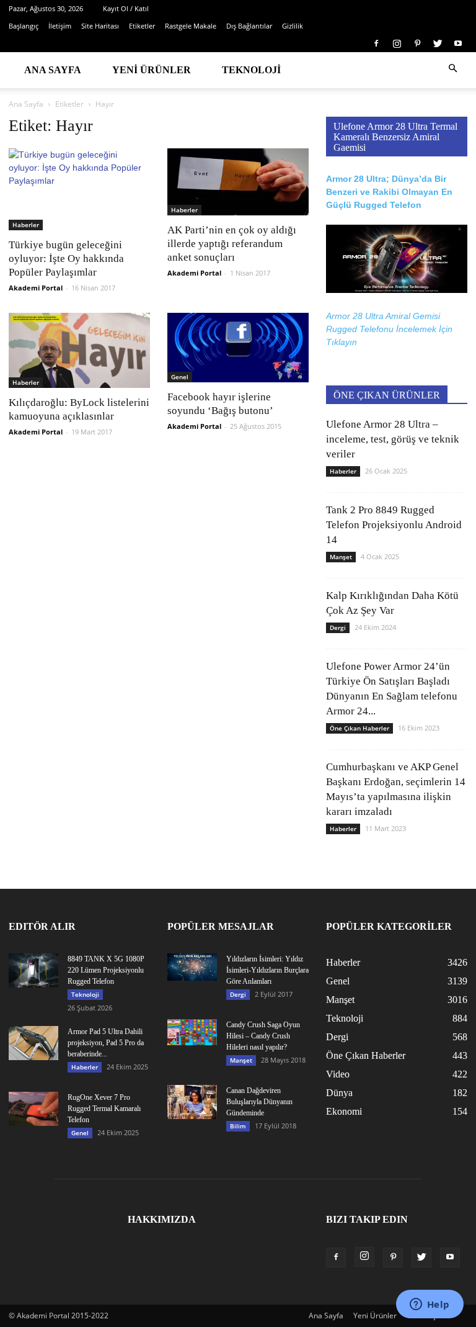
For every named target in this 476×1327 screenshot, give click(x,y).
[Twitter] (437, 43)
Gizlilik (292, 25)
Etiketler (142, 25)
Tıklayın (341, 342)
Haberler (25, 224)
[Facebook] (376, 43)
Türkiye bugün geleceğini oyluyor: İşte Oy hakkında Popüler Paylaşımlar (66, 258)
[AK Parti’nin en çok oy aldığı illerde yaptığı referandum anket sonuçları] (238, 181)
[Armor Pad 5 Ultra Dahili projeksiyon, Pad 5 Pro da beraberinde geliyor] (33, 1043)
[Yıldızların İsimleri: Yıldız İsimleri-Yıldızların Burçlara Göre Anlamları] (192, 967)
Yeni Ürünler (151, 70)
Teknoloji (251, 70)
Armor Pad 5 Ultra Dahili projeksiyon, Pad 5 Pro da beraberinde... (106, 1042)
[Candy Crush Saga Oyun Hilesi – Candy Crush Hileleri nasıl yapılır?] (192, 1032)
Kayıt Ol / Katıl (126, 8)
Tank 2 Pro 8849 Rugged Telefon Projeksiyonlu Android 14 (394, 525)
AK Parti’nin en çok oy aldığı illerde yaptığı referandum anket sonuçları (231, 243)
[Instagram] (396, 43)
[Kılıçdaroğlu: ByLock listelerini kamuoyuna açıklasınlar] (79, 350)
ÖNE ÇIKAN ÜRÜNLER (386, 395)
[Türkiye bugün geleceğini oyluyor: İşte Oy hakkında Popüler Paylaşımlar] (79, 189)
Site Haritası (100, 25)
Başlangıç (23, 25)
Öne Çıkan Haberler (359, 728)
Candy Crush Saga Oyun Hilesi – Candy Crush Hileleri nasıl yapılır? (263, 1035)
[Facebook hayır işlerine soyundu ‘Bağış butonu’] (238, 347)
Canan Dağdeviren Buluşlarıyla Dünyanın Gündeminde (259, 1101)
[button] (452, 68)
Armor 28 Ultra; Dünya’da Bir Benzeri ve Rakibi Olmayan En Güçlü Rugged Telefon (389, 192)
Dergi (338, 627)
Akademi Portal (36, 287)
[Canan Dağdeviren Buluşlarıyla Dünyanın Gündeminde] (192, 1102)
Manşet (341, 556)
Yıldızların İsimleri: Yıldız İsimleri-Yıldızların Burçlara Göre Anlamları (267, 970)
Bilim (238, 1126)
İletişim (59, 25)
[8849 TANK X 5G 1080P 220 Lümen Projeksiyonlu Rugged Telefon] (33, 970)
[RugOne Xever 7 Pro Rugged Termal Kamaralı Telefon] (33, 1109)
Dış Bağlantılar (249, 25)
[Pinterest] (417, 43)
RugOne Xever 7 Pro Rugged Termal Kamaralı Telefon (104, 1108)
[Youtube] (458, 43)
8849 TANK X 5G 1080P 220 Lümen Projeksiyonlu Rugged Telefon (106, 970)
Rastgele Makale (190, 25)
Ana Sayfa (52, 70)
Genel (179, 376)
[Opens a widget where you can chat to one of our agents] (429, 1305)
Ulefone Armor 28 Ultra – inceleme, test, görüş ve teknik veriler (392, 439)
